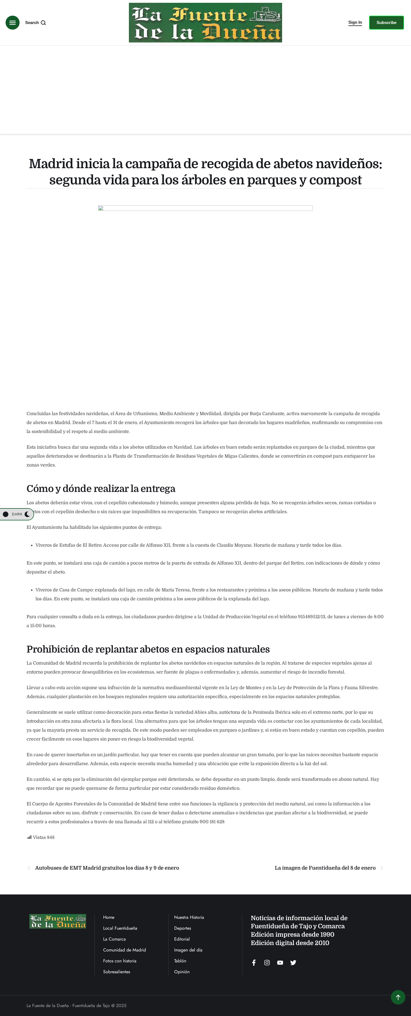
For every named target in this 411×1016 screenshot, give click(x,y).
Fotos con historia (119, 961)
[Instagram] (267, 963)
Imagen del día (188, 950)
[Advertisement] (205, 87)
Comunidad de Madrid (124, 950)
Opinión (182, 972)
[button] (355, 22)
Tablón (180, 961)
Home (108, 917)
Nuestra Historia (189, 917)
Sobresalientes (116, 972)
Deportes (182, 928)
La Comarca (114, 939)
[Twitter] (293, 963)
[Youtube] (280, 963)
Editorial (182, 939)
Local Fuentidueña (120, 928)
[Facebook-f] (254, 963)
